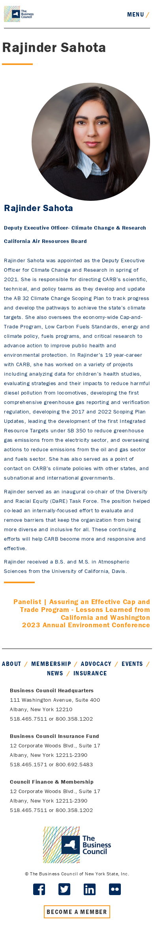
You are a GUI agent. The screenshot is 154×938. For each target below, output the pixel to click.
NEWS (55, 673)
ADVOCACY (96, 663)
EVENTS (132, 663)
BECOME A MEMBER (77, 912)
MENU (138, 14)
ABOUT (11, 663)
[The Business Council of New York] (19, 13)
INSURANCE (90, 673)
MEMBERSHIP (51, 663)
